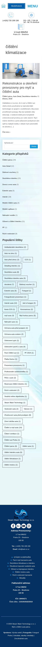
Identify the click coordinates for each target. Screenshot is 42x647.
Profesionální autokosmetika (16, 371)
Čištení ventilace (11, 434)
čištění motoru (11, 465)
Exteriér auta (7, 191)
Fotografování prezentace (15, 297)
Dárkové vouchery (9, 172)
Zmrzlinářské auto (21, 638)
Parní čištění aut (11, 353)
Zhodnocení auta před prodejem (17, 415)
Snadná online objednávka (15, 396)
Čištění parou (10, 446)
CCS (28, 260)
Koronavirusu (26, 309)
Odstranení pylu (11, 340)
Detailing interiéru (12, 266)
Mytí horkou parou (27, 315)
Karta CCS (9, 309)
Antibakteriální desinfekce (15, 247)
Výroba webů (17, 632)
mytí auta (9, 315)
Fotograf (26, 291)
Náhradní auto (11, 322)
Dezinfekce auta (11, 272)
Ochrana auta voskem (13, 334)
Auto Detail (17, 96)
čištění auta (28, 446)
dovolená (9, 284)
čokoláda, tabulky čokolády (23, 635)
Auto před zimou (11, 260)
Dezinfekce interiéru (29, 96)
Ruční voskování (8, 234)
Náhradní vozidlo (8, 215)
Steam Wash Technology (14, 402)
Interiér (5, 197)
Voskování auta (11, 409)
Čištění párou (7, 96)
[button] (34, 6)
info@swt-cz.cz (23, 549)
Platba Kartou (10, 359)
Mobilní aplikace (8, 209)
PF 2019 (29, 353)
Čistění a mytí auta (13, 427)
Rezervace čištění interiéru (15, 384)
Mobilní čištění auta (9, 203)
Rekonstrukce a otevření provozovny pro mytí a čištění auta (19, 87)
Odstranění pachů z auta (14, 347)
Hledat (33, 146)
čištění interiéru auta (13, 452)
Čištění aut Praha (12, 440)
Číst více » (6, 132)
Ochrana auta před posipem (16, 328)
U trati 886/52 (21, 32)
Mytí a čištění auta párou (21, 627)
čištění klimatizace (12, 459)
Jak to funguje (29, 303)
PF (3, 227)
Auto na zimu (10, 253)
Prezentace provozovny (14, 365)
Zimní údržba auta (12, 421)
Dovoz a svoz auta (9, 184)
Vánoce (28, 409)
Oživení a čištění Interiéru (11, 221)
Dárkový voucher (27, 284)
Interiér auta (10, 303)
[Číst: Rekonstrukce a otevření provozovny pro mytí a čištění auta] (21, 71)
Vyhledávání (8, 143)
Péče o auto (10, 378)
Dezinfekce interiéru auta (15, 278)
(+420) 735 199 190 (11, 21)
